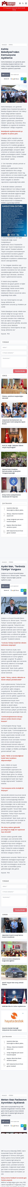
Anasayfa (4, 44)
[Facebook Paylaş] (25, 81)
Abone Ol (6, 79)
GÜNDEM (11, 562)
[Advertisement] (14, 29)
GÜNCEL (11, 44)
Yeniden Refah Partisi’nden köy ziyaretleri (14, 9)
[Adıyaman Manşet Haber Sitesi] (8, 3)
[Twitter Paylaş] (22, 78)
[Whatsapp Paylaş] (25, 78)
